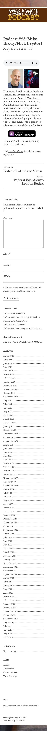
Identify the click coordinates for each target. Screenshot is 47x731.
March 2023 (8, 508)
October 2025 (9, 393)
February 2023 (10, 511)
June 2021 (7, 586)
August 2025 (8, 400)
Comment (8, 218)
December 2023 (10, 474)
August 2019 (8, 622)
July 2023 (7, 493)
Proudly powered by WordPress (14, 717)
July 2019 (7, 626)
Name (6, 254)
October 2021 (9, 571)
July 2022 (7, 537)
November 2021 (10, 567)
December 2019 (10, 608)
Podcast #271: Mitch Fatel (14, 325)
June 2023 (7, 497)
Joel (30, 49)
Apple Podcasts (22, 141)
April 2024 (8, 460)
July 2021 (7, 582)
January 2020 (9, 604)
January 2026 (9, 382)
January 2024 (9, 471)
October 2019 (9, 615)
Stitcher (20, 144)
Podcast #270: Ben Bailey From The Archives (23, 328)
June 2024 (7, 452)
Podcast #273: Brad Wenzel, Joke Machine (21, 317)
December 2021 (10, 563)
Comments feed (10, 672)
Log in (6, 665)
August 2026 (8, 356)
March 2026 (8, 374)
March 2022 (8, 552)
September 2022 (10, 530)
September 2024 (10, 441)
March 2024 (8, 463)
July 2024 (7, 448)
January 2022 (9, 560)
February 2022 (10, 556)
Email (6, 265)
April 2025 (8, 415)
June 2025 (7, 408)
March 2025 (8, 419)
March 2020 (8, 597)
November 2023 (10, 478)
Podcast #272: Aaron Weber (15, 321)
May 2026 (7, 367)
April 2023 (8, 504)
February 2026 (10, 378)
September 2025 (10, 397)
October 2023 (9, 482)
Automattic (20, 721)
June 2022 (7, 541)
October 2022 (9, 526)
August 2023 (8, 489)
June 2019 (7, 630)
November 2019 (10, 611)
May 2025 (7, 411)
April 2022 (8, 548)
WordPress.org (10, 676)
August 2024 (8, 445)
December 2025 (10, 386)
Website (6, 276)
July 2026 (7, 360)
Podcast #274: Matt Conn (14, 313)
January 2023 (9, 515)
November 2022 (10, 523)
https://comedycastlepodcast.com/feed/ (20, 706)
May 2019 (7, 634)
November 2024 (10, 434)
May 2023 (7, 500)
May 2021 (7, 589)
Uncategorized (10, 651)
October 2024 (9, 437)
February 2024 (10, 467)
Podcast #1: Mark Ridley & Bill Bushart (28, 342)
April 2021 (8, 593)
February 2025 (9, 423)
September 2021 (10, 574)
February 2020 (10, 600)
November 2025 (10, 389)
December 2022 (10, 519)
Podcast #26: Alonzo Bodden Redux (29, 180)
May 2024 (7, 456)
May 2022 (7, 545)
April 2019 (8, 637)
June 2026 (7, 363)
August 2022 (8, 534)
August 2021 (8, 578)
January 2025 (9, 426)
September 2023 (10, 486)
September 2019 (10, 619)
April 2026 (8, 371)
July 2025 (7, 404)
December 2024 (10, 430)
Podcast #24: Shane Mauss (22, 169)
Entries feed (8, 669)
